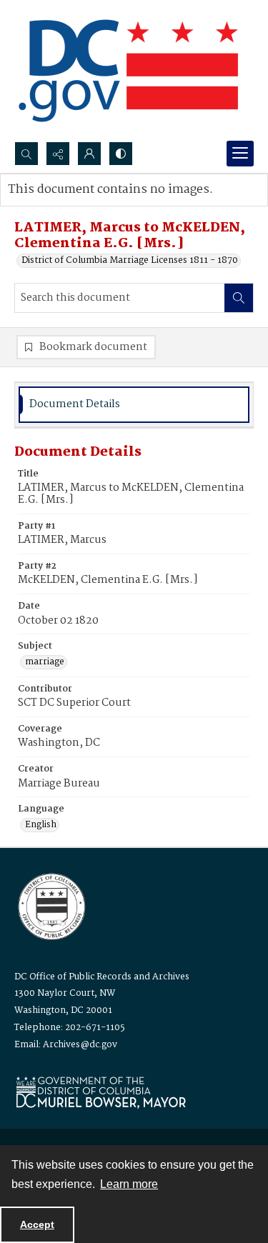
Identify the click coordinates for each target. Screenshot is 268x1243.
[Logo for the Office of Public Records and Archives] (50, 905)
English (40, 825)
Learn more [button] (129, 1184)
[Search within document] (238, 298)
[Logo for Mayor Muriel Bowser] (100, 1092)
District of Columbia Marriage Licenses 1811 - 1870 (129, 261)
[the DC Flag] (128, 70)
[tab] (134, 404)
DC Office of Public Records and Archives (101, 976)
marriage (44, 662)
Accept (37, 1224)
